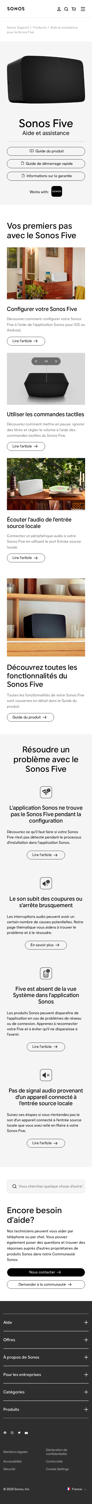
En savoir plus (42, 945)
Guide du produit (50, 151)
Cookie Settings (57, 1469)
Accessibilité (12, 1461)
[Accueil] (16, 9)
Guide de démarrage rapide (49, 163)
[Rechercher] (66, 9)
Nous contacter (42, 1272)
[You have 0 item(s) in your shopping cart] (73, 9)
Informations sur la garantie (49, 176)
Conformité (54, 1461)
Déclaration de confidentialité (56, 1452)
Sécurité (9, 1469)
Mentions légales (15, 1452)
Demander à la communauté (42, 1284)
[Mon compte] (59, 9)
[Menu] (83, 9)
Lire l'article (22, 341)
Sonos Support (18, 27)
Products (40, 27)
